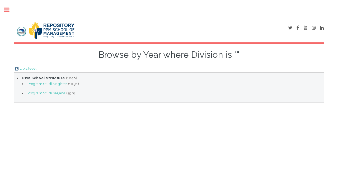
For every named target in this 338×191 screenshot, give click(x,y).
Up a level (28, 68)
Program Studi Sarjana (46, 93)
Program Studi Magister (47, 84)
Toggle (9, 10)
